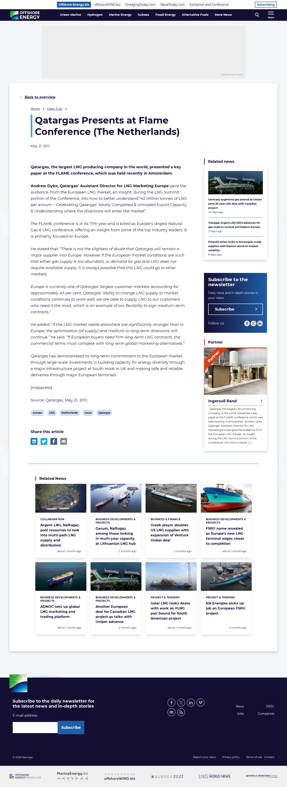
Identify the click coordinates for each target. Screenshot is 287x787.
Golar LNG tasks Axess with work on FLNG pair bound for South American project (170, 610)
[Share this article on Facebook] (53, 441)
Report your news (204, 757)
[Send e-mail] (171, 712)
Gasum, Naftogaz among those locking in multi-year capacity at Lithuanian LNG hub (116, 536)
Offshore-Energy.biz (74, 5)
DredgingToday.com (140, 5)
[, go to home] (25, 15)
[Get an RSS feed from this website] (181, 712)
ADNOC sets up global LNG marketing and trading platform (60, 612)
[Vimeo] (200, 703)
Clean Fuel (54, 109)
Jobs (240, 714)
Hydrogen (95, 15)
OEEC (270, 706)
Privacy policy (231, 757)
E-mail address (25, 715)
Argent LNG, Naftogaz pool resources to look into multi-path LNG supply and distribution (59, 535)
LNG (52, 413)
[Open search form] (257, 15)
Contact (269, 757)
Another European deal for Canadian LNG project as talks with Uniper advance (115, 614)
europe (37, 413)
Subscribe (224, 309)
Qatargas (104, 413)
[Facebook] (247, 323)
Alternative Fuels (195, 15)
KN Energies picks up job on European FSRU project (225, 608)
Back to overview (39, 97)
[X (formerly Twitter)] (181, 703)
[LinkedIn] (260, 323)
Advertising (266, 5)
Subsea (143, 15)
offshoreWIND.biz (107, 5)
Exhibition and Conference (209, 5)
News (240, 706)
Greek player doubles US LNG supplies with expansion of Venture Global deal (170, 532)
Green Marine (70, 15)
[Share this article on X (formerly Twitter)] (44, 441)
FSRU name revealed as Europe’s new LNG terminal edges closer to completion (225, 536)
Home (35, 109)
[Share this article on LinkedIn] (34, 441)
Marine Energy (120, 15)
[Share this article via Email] (63, 441)
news (88, 413)
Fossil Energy (165, 15)
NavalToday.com (173, 5)
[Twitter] (253, 323)
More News (223, 15)
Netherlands (69, 413)
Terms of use (254, 757)
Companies (266, 714)
